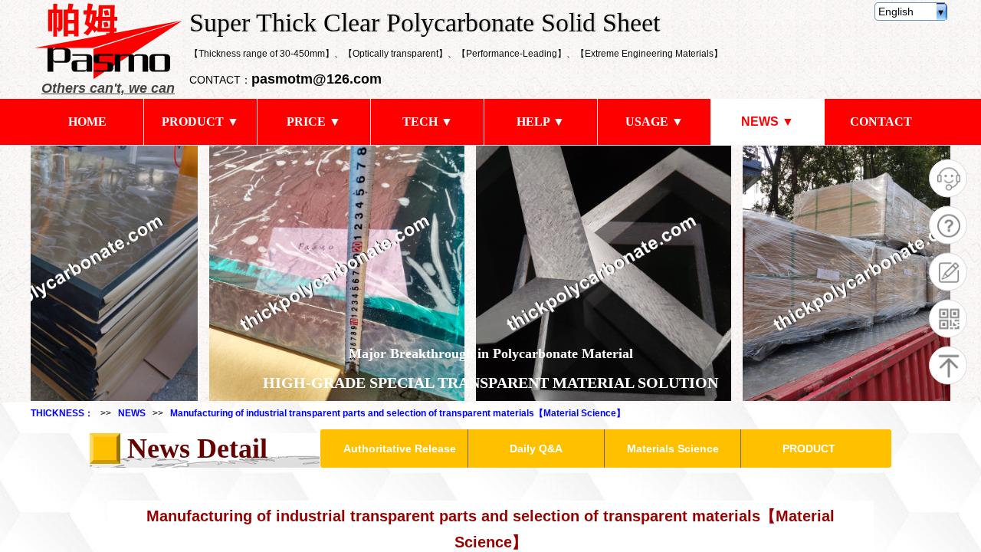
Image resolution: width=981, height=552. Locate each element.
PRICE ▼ (314, 121)
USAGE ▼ (654, 121)
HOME (87, 121)
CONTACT (881, 121)
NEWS (132, 413)
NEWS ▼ (767, 121)
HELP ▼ (541, 121)
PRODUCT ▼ (200, 121)
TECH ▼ (427, 121)
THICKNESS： (62, 413)
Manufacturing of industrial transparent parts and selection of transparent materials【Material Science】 (397, 413)
